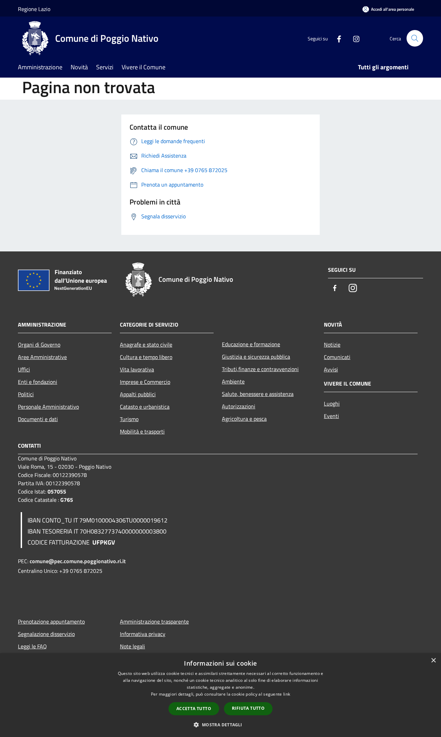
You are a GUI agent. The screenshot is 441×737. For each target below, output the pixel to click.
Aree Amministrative (42, 357)
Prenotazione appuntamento (51, 621)
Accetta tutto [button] (193, 708)
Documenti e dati (38, 419)
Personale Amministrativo (48, 406)
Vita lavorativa (137, 369)
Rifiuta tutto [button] (248, 708)
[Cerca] (415, 38)
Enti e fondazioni (37, 382)
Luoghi (332, 403)
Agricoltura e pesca (244, 419)
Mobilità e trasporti (142, 431)
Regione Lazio (34, 9)
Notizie (332, 344)
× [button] (433, 660)
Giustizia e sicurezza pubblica (256, 356)
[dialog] (220, 695)
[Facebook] (336, 38)
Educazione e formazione (251, 344)
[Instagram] (353, 38)
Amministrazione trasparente (154, 621)
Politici (26, 394)
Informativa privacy (142, 634)
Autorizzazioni (238, 406)
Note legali (132, 646)
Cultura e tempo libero (146, 357)
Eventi (331, 416)
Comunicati (337, 357)
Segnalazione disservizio (46, 634)
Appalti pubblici (138, 394)
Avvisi (331, 369)
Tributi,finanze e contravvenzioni (260, 369)
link (286, 694)
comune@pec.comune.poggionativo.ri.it (78, 561)
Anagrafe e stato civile (146, 344)
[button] (220, 724)
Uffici (24, 369)
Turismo (129, 419)
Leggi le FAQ (32, 646)
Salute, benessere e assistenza (258, 394)
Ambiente (233, 381)
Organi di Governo (39, 344)
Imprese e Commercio (145, 382)
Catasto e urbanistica (145, 406)
